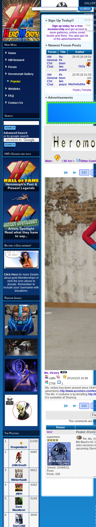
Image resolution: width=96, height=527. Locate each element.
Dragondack (19, 447)
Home (12, 53)
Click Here (11, 274)
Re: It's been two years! (63, 63)
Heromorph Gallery (21, 74)
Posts (76, 90)
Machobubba (76, 84)
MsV (49, 432)
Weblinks (14, 89)
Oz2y (82, 66)
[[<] (66, 173)
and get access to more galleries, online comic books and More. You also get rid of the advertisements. (67, 32)
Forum (12, 67)
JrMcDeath (19, 465)
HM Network (16, 60)
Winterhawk (19, 480)
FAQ (11, 95)
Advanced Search (15, 133)
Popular (15, 81)
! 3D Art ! (68, 161)
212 (84, 172)
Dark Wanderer (18, 508)
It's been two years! (63, 79)
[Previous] (74, 173)
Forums (86, 90)
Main (48, 161)
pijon (19, 493)
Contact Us (15, 102)
